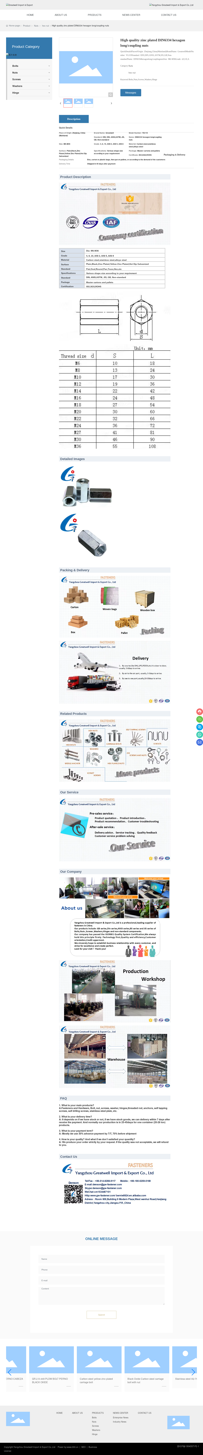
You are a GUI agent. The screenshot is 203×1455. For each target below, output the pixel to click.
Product (26, 25)
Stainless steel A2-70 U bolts (170, 1378)
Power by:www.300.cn (68, 1446)
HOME (30, 15)
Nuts (36, 25)
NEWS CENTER (131, 15)
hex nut (45, 25)
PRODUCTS (95, 15)
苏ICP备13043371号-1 (188, 1446)
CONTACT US (168, 15)
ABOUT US (61, 15)
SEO (83, 1446)
